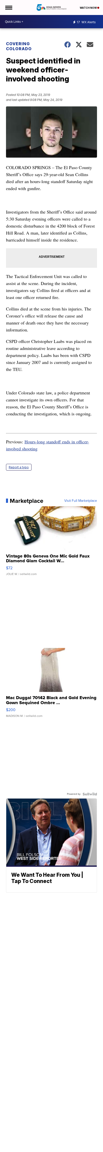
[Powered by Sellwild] (89, 794)
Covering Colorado (19, 46)
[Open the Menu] (8, 7)
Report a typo (19, 467)
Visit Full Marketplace (80, 501)
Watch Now (88, 7)
